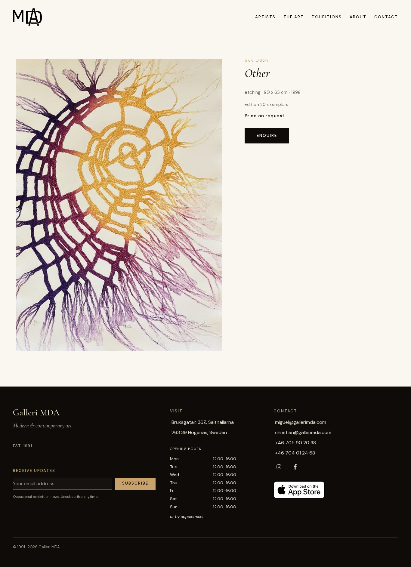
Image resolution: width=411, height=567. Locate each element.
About (358, 17)
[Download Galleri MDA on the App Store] (299, 489)
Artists (265, 17)
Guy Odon (256, 60)
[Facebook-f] (295, 466)
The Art (293, 17)
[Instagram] (278, 466)
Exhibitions (327, 17)
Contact (386, 17)
